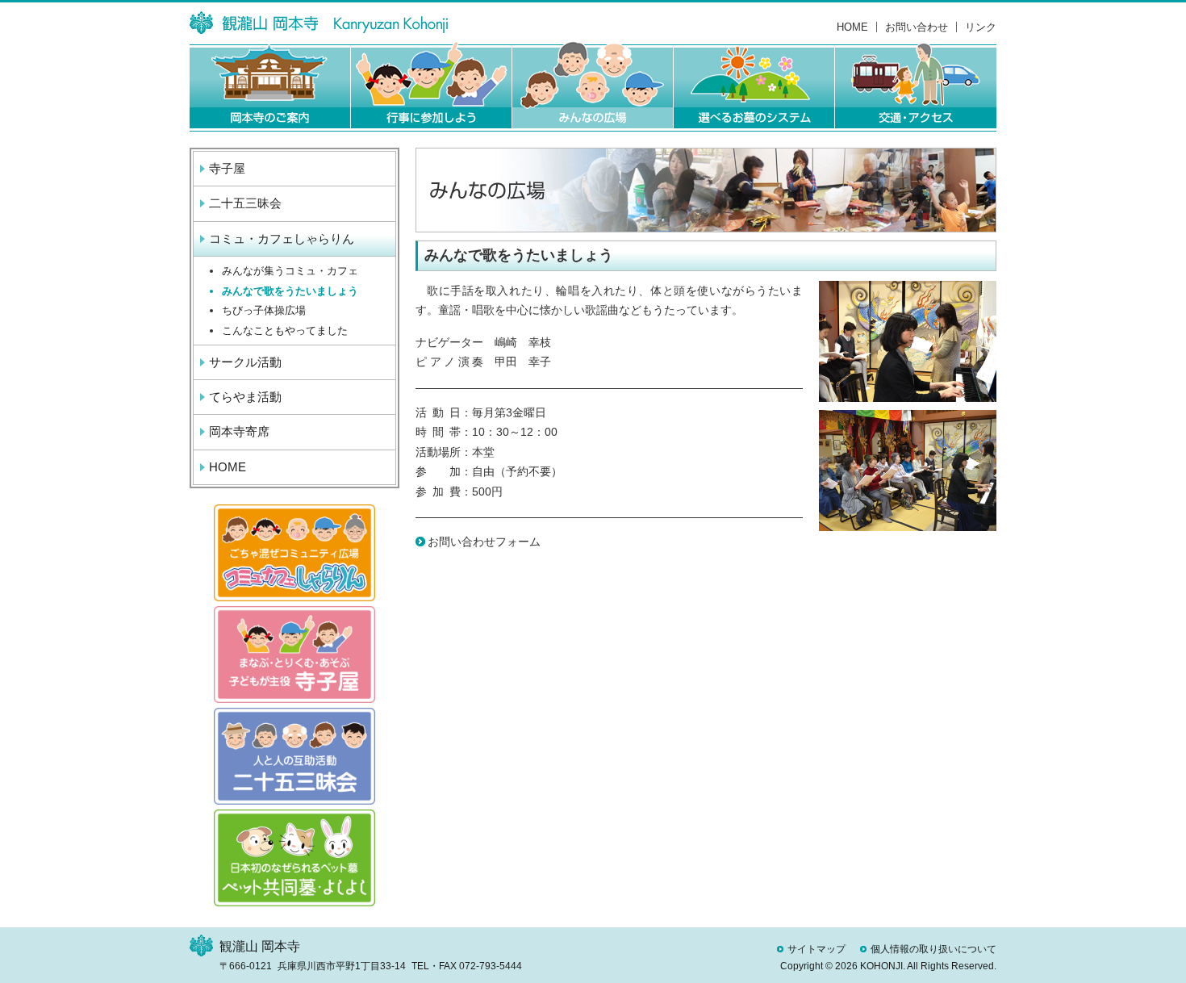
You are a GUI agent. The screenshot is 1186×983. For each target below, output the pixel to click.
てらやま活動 (245, 397)
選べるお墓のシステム (754, 86)
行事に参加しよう (431, 86)
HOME (852, 27)
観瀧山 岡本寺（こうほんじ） (319, 22)
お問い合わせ (916, 27)
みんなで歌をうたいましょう (290, 291)
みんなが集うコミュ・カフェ (290, 271)
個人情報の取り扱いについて (933, 949)
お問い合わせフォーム (484, 541)
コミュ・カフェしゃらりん (281, 238)
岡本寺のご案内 (270, 86)
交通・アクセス (915, 86)
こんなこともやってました (285, 330)
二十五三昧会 (245, 203)
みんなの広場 (593, 86)
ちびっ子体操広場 (264, 310)
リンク (980, 27)
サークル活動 (245, 362)
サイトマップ (816, 949)
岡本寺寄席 (239, 431)
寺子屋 (227, 168)
